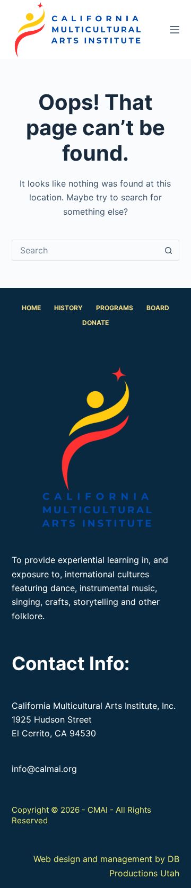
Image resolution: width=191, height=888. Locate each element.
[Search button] (168, 250)
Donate (95, 323)
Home (31, 308)
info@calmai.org (44, 768)
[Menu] (174, 29)
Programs (114, 308)
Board (157, 308)
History (68, 308)
